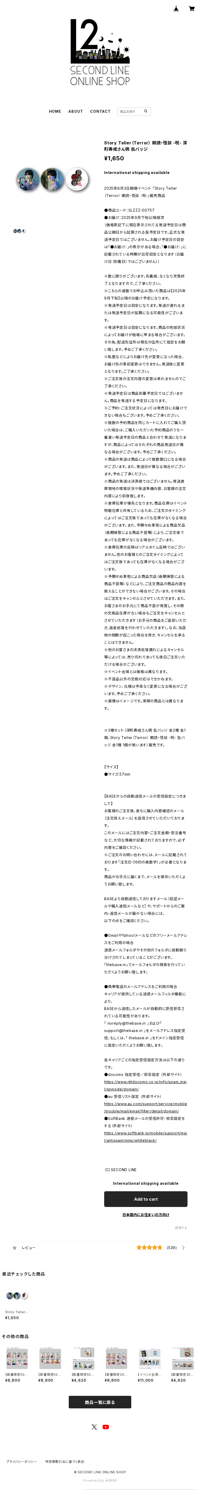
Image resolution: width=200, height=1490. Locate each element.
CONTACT (100, 111)
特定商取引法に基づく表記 (64, 1462)
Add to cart (146, 1199)
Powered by (94, 1480)
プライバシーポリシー (21, 1462)
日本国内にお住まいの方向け (145, 1214)
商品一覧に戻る (100, 1402)
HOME (55, 111)
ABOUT (75, 111)
